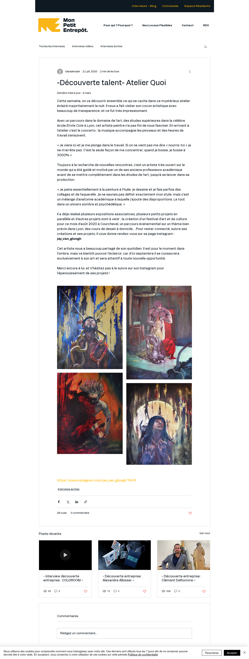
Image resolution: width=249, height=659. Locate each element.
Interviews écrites (111, 46)
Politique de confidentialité (143, 654)
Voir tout (204, 533)
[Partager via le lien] (85, 502)
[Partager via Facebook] (59, 502)
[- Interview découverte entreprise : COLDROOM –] (65, 555)
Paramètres (212, 653)
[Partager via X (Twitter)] (67, 502)
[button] (197, 6)
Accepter (232, 653)
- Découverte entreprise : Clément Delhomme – (181, 578)
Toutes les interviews (52, 46)
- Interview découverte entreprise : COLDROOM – (63, 578)
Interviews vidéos (82, 46)
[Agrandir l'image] (90, 327)
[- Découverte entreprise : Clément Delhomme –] (183, 555)
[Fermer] (244, 653)
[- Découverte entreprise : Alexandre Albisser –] (124, 555)
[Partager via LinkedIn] (76, 502)
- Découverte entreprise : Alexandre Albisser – (122, 578)
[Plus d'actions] (190, 71)
